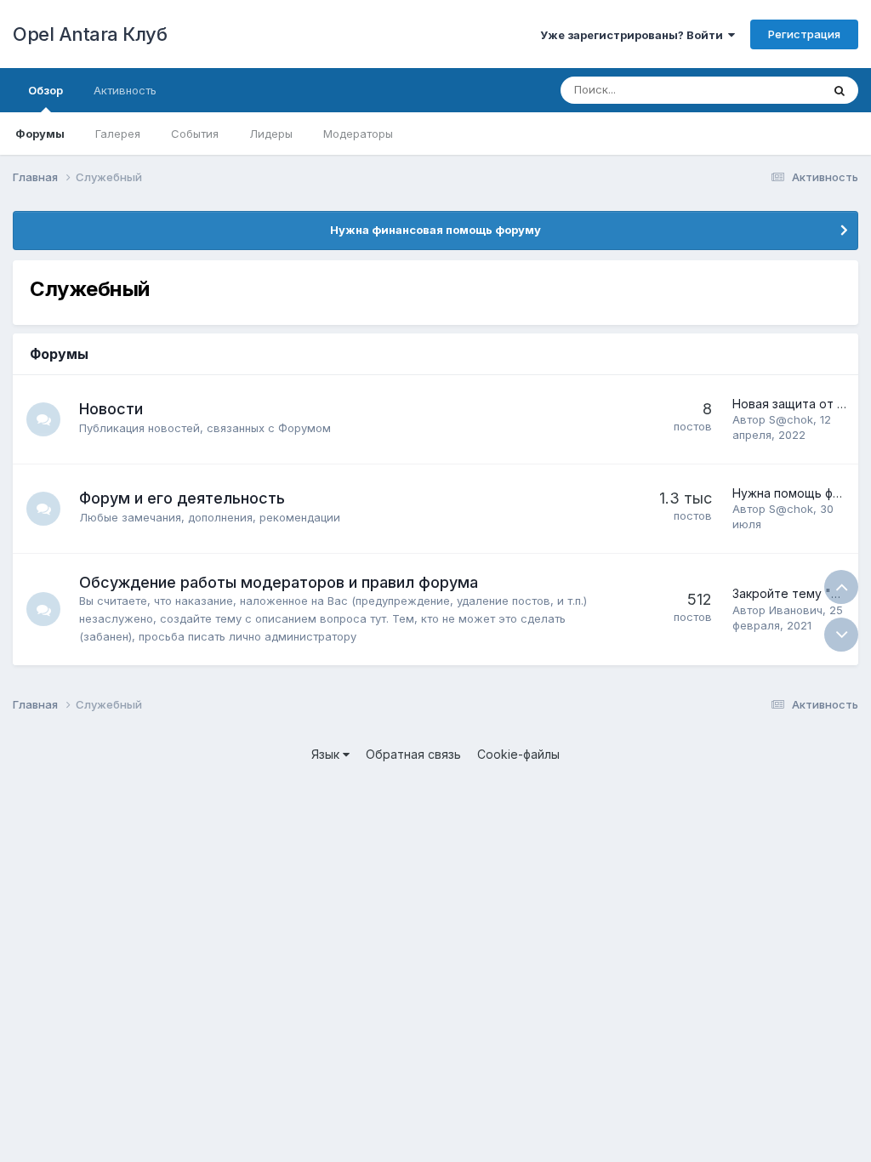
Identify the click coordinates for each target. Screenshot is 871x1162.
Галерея (117, 133)
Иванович (796, 610)
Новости (111, 409)
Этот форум (767, 89)
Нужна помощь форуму (801, 493)
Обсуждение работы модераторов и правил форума (278, 582)
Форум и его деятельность (182, 498)
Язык (327, 754)
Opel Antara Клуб (90, 34)
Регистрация (804, 34)
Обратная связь (413, 754)
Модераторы (358, 133)
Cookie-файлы (518, 754)
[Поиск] (839, 90)
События (195, 133)
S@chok (791, 419)
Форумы (40, 133)
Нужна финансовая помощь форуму (435, 229)
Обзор (45, 90)
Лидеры (271, 133)
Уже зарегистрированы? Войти (634, 35)
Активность (125, 90)
